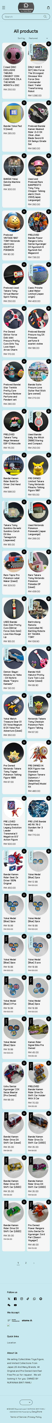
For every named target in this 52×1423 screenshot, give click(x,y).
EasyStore (37, 1411)
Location (11, 1342)
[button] (3, 7)
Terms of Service (18, 1417)
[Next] (34, 1263)
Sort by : (22, 38)
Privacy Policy (35, 1417)
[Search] (45, 16)
